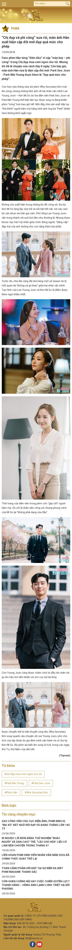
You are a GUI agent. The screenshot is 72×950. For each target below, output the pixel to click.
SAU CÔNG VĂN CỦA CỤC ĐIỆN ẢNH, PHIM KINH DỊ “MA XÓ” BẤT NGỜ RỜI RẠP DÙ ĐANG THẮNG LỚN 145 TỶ (36, 825)
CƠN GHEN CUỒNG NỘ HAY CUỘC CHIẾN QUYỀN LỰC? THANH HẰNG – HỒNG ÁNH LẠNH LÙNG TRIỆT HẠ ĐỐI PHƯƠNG (36, 885)
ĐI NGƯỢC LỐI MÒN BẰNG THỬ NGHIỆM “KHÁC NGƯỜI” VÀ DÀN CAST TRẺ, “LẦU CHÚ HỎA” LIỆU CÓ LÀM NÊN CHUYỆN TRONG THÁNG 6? (34, 842)
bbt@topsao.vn (34, 938)
